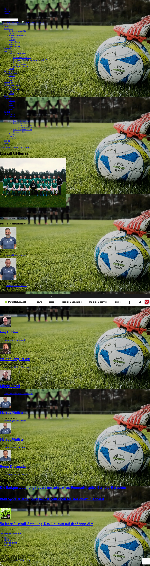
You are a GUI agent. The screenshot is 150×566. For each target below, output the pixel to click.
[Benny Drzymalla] (5, 460)
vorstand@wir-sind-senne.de (15, 340)
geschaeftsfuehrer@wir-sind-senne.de (18, 394)
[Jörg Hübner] (5, 326)
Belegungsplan (14, 46)
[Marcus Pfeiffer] (5, 407)
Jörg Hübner (9, 332)
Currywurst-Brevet (20, 64)
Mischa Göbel (10, 385)
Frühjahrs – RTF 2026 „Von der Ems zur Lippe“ (30, 60)
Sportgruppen (14, 89)
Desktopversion (6, 533)
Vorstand (12, 33)
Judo (10, 103)
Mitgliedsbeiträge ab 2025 (18, 35)
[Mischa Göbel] (5, 380)
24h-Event (17, 62)
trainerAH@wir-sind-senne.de (16, 255)
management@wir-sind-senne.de (16, 367)
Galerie (11, 69)
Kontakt (7, 13)
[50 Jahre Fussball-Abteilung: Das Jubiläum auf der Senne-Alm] (5, 518)
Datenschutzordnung (11, 542)
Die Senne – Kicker (20, 132)
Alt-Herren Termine (25, 125)
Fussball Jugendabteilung (22, 130)
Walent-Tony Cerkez (15, 359)
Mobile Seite (16, 533)
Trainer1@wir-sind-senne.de (14, 447)
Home (6, 9)
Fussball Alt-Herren (20, 123)
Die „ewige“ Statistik (25, 127)
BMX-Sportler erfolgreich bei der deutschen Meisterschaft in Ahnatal (52, 499)
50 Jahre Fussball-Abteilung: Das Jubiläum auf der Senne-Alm (46, 523)
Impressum (8, 545)
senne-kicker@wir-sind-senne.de (16, 474)
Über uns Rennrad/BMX (17, 53)
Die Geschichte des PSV (17, 31)
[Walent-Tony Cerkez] (5, 353)
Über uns (12, 76)
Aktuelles (7, 11)
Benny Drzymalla (13, 466)
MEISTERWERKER (23, 560)
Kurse (11, 91)
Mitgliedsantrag (14, 37)
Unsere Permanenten (21, 66)
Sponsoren (12, 138)
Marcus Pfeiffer (11, 412)
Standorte (12, 44)
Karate (11, 105)
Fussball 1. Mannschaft (21, 121)
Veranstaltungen (15, 42)
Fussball (9, 147)
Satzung (12, 40)
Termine (12, 78)
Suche (2, 17)
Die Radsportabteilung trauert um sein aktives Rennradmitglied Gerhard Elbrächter (63, 487)
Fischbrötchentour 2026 (22, 58)
